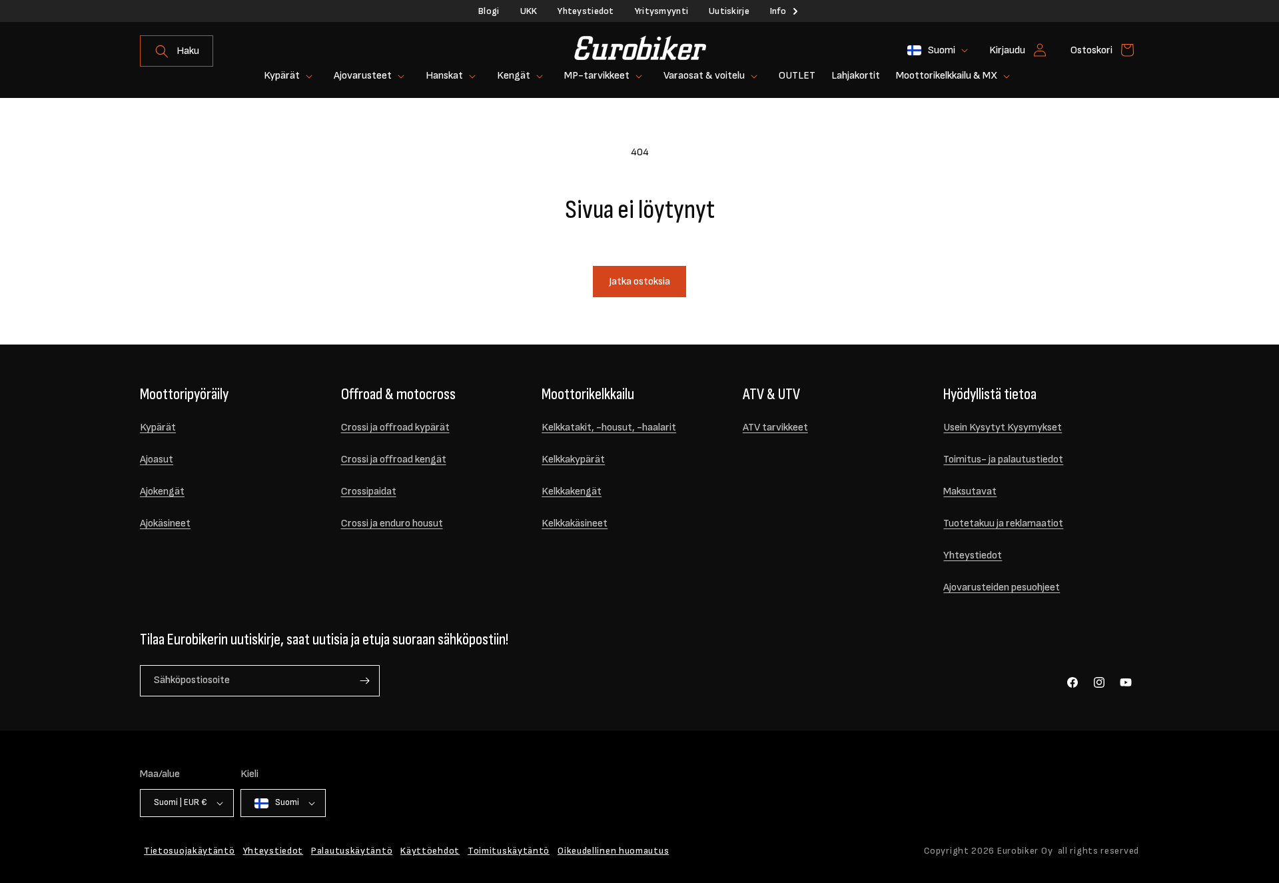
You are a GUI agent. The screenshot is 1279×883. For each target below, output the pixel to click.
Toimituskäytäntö (509, 850)
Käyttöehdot (430, 850)
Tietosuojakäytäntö (189, 850)
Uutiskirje (729, 11)
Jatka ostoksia (639, 281)
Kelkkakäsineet (575, 523)
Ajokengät (162, 491)
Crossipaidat (368, 491)
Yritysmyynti (661, 11)
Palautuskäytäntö (351, 850)
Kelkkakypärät (573, 459)
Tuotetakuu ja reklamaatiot (1003, 523)
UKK (529, 11)
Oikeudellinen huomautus (613, 850)
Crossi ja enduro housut (392, 523)
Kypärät (158, 427)
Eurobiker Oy (1025, 850)
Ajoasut (156, 459)
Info (778, 11)
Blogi (488, 11)
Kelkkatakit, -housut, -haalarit (609, 427)
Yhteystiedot (586, 11)
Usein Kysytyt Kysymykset (1002, 427)
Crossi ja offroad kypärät (395, 427)
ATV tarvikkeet (775, 427)
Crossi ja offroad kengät (393, 459)
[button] (176, 51)
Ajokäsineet (165, 523)
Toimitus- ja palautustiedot (1003, 459)
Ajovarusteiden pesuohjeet (1001, 587)
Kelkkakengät (572, 491)
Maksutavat (970, 491)
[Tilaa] (364, 680)
